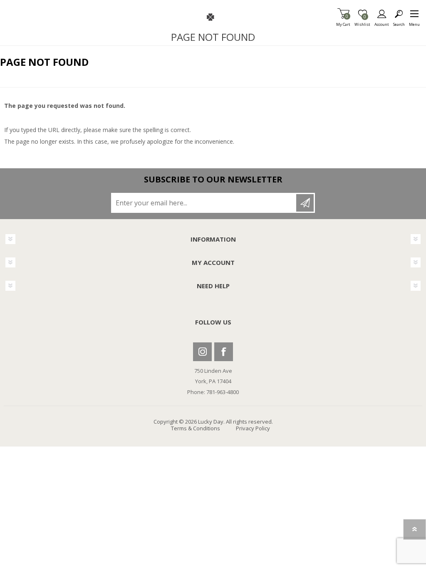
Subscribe (305, 203)
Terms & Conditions (195, 428)
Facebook (223, 351)
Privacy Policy (253, 428)
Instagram (202, 351)
